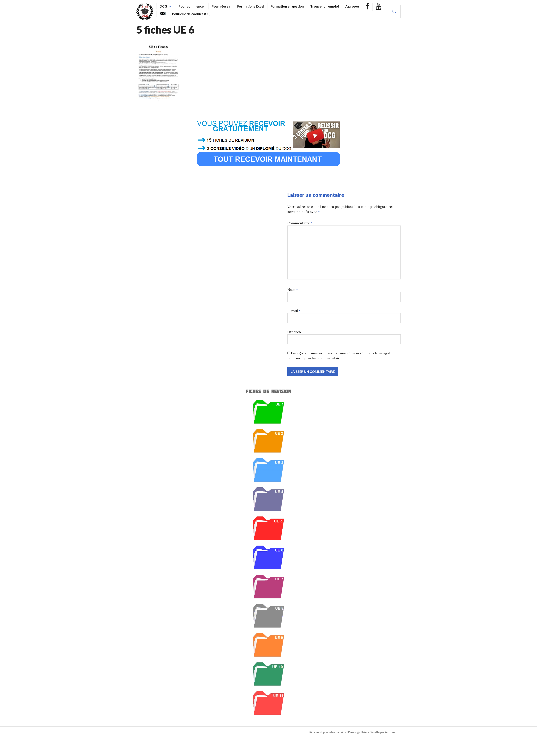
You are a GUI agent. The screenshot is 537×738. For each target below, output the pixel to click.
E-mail (293, 311)
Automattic (392, 732)
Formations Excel (250, 6)
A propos (352, 6)
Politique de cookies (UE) (191, 14)
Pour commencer (192, 6)
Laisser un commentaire (315, 195)
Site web (294, 332)
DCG (163, 6)
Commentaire (299, 223)
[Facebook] (367, 7)
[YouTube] (378, 7)
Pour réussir (221, 6)
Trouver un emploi (324, 6)
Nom (292, 289)
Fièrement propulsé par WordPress (332, 732)
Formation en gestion (287, 6)
